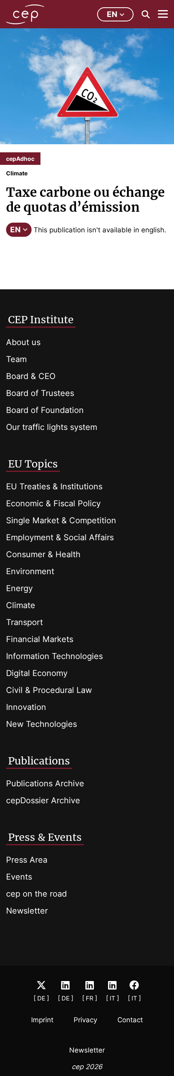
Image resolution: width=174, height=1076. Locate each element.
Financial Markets (39, 639)
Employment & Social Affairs (60, 537)
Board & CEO (30, 376)
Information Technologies (54, 656)
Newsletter (27, 911)
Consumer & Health (43, 554)
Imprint (42, 1020)
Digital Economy (37, 673)
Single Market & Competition (61, 520)
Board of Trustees (40, 393)
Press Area (26, 860)
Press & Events (45, 837)
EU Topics (33, 463)
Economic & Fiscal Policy (53, 503)
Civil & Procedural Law (49, 690)
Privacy (85, 1020)
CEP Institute (41, 319)
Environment (30, 571)
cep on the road (36, 894)
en (112, 14)
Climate (20, 605)
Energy (19, 588)
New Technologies (41, 724)
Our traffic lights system (51, 427)
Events (19, 877)
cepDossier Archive (43, 800)
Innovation (26, 707)
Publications (39, 760)
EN (15, 229)
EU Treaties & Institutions (54, 486)
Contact (130, 1020)
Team (16, 359)
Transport (24, 622)
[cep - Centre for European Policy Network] (25, 14)
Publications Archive (45, 783)
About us (23, 342)
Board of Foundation (45, 410)
